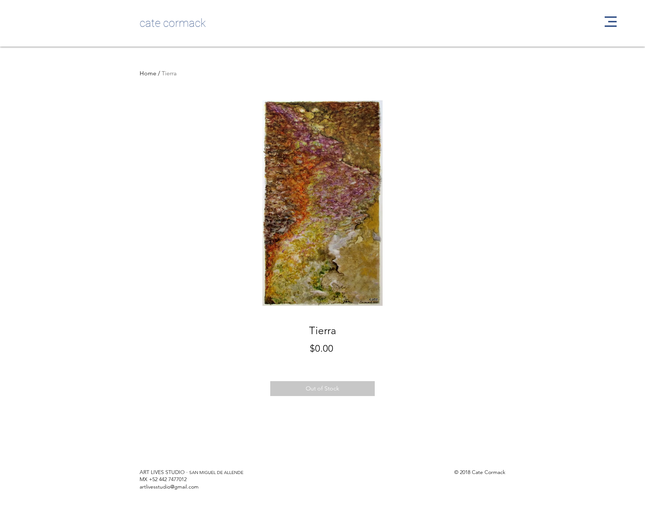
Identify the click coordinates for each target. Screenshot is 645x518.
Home (148, 73)
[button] (611, 22)
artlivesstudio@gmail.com (169, 486)
